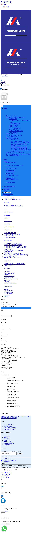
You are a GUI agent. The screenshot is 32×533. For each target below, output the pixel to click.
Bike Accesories (8, 290)
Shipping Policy (8, 444)
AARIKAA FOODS (11, 162)
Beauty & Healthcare (6, 363)
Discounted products (9, 186)
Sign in (3, 82)
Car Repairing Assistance (11, 278)
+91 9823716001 (6, 1)
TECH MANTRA (10, 178)
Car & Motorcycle (8, 265)
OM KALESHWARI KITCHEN (14, 165)
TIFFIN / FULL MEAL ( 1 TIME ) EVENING (15, 246)
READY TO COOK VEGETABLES (20, 120)
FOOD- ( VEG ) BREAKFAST (12, 234)
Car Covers (7, 271)
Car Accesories (7, 268)
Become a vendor (8, 194)
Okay (2, 486)
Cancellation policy (9, 443)
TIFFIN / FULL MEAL (9, 237)
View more (9, 157)
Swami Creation (10, 182)
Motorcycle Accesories (8, 286)
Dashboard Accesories (10, 283)
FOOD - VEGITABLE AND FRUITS (13, 199)
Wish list (6, 437)
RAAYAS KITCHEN (11, 168)
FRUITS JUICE (7, 218)
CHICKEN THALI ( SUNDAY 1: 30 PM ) (15, 264)
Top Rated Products (9, 429)
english (4, 4)
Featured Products (9, 425)
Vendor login (6, 195)
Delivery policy (5, 477)
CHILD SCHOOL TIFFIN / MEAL (13, 253)
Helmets (6, 289)
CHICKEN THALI (7, 260)
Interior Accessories (9, 273)
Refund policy (7, 440)
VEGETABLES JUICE (8, 229)
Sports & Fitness (5, 364)
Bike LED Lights (8, 293)
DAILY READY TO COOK (9, 226)
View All (6, 296)
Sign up (3, 83)
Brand (5, 161)
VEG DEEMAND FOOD (10, 256)
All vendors (7, 188)
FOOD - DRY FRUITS (10, 233)
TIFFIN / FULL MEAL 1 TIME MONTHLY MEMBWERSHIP (19, 147)
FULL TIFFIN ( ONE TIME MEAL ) (20, 141)
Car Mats (6, 281)
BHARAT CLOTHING (12, 175)
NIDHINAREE (10, 174)
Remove (3, 524)
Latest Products (8, 426)
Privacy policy (4, 475)
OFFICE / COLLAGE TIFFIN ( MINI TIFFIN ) (16, 255)
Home (5, 108)
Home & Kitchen (5, 368)
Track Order (7, 439)
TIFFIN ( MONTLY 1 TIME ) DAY (20, 142)
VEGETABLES (6, 202)
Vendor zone (7, 192)
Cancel (2, 511)
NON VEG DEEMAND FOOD (12, 257)
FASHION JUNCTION (12, 179)
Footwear (3, 365)
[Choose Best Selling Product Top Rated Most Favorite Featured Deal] (6, 316)
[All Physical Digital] (3, 322)
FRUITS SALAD (15, 124)
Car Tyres (6, 274)
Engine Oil (7, 295)
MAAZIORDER (10, 171)
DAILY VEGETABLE (8, 221)
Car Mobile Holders (9, 276)
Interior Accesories (9, 277)
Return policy (7, 441)
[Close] (2, 310)
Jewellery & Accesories (7, 367)
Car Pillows (7, 280)
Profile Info (7, 436)
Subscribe (19, 453)
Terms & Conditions (6, 474)
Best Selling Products (10, 427)
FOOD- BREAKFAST (10, 235)
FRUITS (5, 208)
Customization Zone (9, 198)
